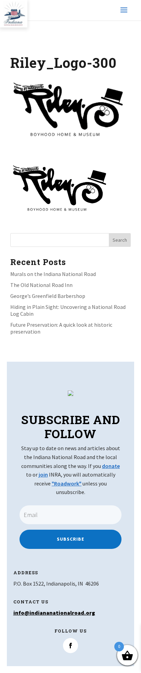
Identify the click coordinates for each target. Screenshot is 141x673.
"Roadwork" (66, 483)
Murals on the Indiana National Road (53, 274)
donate (111, 465)
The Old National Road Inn (41, 284)
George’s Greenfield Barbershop (47, 295)
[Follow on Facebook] (70, 645)
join (43, 474)
